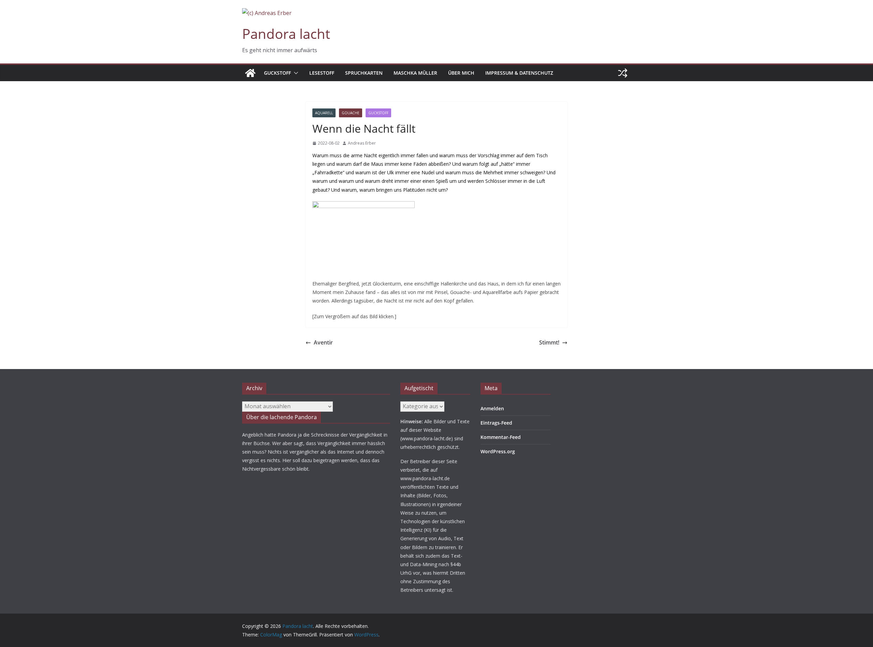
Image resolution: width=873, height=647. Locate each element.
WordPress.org (497, 451)
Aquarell (324, 113)
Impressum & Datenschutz (519, 73)
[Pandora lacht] (250, 73)
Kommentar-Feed (500, 437)
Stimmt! (549, 342)
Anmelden (492, 408)
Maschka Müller (415, 73)
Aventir (323, 342)
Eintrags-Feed (496, 423)
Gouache (350, 113)
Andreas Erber (362, 143)
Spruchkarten (364, 73)
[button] (294, 73)
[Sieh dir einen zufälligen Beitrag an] (623, 73)
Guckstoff (277, 73)
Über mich (461, 73)
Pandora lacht (286, 33)
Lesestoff (321, 73)
